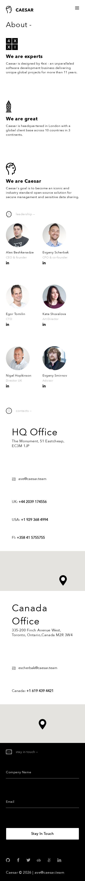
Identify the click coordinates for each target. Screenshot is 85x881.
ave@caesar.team (49, 872)
